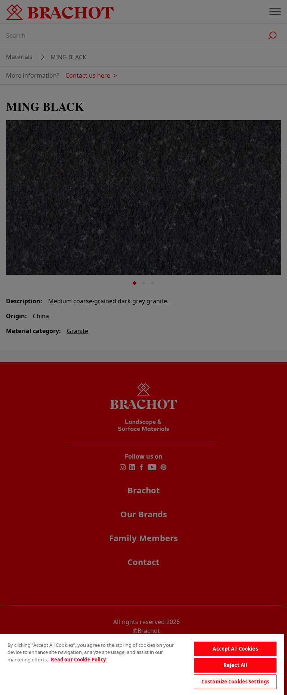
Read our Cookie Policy (78, 659)
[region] (142, 664)
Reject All (235, 665)
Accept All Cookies (235, 648)
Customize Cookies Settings (235, 681)
